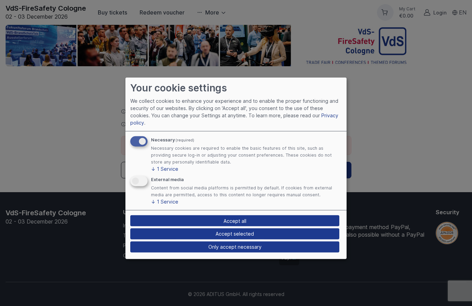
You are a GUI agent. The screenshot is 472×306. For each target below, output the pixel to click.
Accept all (235, 221)
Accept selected (235, 234)
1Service (164, 169)
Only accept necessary (235, 247)
